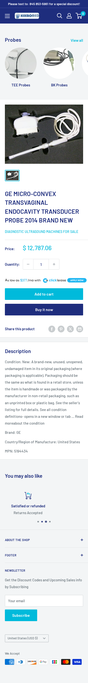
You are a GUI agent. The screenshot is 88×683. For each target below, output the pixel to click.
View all (77, 40)
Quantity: (12, 264)
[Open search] (59, 15)
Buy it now (44, 309)
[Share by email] (79, 328)
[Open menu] (7, 16)
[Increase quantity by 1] (54, 264)
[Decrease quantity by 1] (28, 264)
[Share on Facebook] (51, 328)
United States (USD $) (23, 638)
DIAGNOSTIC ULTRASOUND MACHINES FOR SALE (41, 232)
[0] (79, 16)
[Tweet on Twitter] (70, 328)
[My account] (69, 15)
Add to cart (44, 294)
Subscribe (21, 615)
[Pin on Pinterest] (61, 328)
